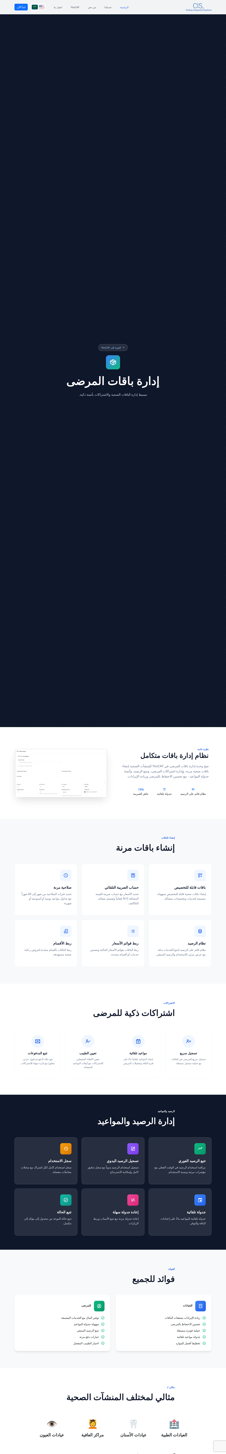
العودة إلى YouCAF (111, 347)
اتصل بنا (58, 7)
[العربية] (35, 7)
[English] (42, 7)
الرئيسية (124, 7)
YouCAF (75, 7)
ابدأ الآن (21, 7)
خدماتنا (108, 7)
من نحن (92, 7)
